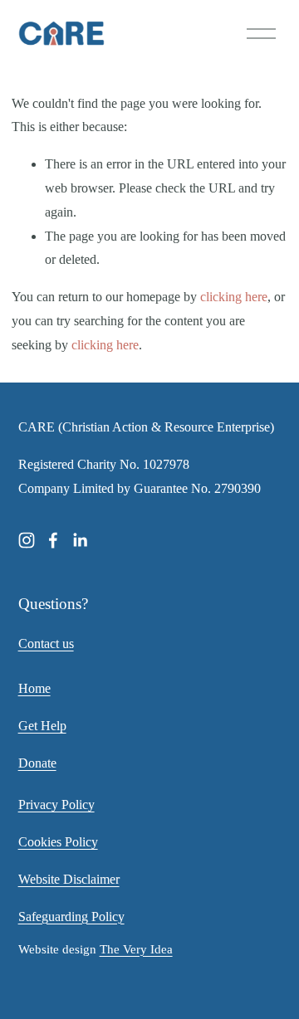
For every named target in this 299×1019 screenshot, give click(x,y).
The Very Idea (136, 949)
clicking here (233, 297)
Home (34, 688)
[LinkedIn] (79, 540)
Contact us (46, 643)
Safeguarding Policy (71, 916)
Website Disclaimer (69, 879)
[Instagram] (26, 540)
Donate (37, 763)
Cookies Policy (58, 842)
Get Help (42, 726)
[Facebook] (53, 540)
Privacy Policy (56, 804)
